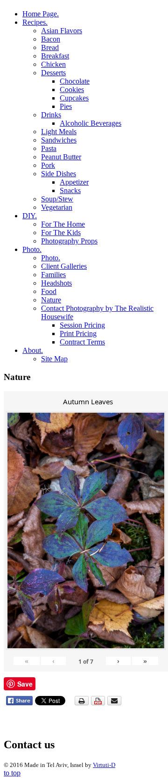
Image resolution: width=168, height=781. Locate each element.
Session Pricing (82, 325)
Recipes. (35, 22)
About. (32, 350)
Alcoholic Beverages (90, 123)
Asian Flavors (61, 31)
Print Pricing (78, 333)
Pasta (48, 148)
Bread (50, 47)
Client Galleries (64, 266)
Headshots (56, 283)
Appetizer (74, 182)
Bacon (50, 39)
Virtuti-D (104, 764)
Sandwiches (59, 140)
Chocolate (75, 81)
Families (53, 275)
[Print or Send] (99, 703)
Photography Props (69, 241)
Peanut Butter (61, 157)
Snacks (70, 190)
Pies (66, 106)
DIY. (29, 216)
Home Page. (40, 14)
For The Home (63, 224)
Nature (51, 300)
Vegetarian (56, 207)
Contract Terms (82, 342)
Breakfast (55, 56)
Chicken (53, 64)
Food (48, 291)
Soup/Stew (57, 199)
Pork (48, 165)
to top (12, 773)
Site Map (54, 359)
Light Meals (59, 132)
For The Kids (61, 232)
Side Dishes (58, 174)
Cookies (72, 89)
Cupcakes (74, 98)
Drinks (51, 115)
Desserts (53, 73)
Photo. (32, 249)
